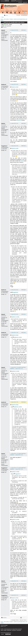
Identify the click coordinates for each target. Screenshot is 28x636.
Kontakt (5, 630)
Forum (7, 11)
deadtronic (3, 84)
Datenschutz (9, 630)
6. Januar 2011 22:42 (14, 123)
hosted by (3, 0)
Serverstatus (19, 630)
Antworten (4, 27)
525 (5, 37)
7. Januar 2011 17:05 (14, 332)
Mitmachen (24, 11)
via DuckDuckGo (24, 15)
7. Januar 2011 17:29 (14, 402)
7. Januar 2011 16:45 (14, 314)
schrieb (16, 87)
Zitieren (24, 30)
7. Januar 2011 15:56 (14, 145)
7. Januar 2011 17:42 (14, 581)
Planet (19, 11)
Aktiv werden (6, 19)
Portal (2, 11)
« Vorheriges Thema (14, 620)
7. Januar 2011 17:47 (14, 595)
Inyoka (6, 625)
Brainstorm (18, 120)
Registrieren (25, 2)
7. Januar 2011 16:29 (14, 289)
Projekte (11, 19)
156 (5, 150)
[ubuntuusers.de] (9, 7)
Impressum (14, 630)
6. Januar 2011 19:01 (14, 30)
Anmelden (20, 2)
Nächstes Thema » (23, 620)
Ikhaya (15, 11)
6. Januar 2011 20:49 (14, 84)
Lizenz (2, 630)
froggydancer (4, 146)
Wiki (11, 11)
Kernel (21, 161)
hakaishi (3, 30)
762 (5, 88)
